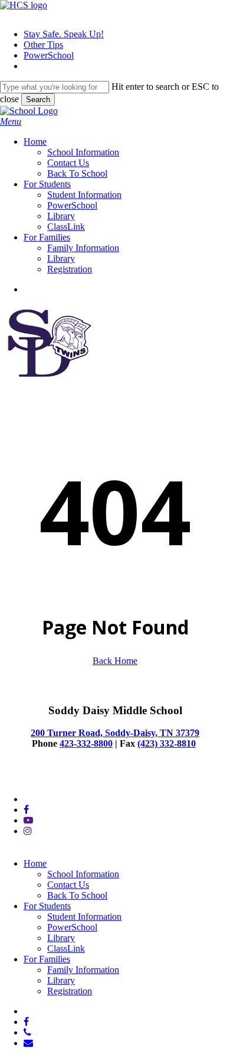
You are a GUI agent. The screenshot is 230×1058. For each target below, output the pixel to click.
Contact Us (68, 885)
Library (61, 938)
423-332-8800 (86, 743)
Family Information (83, 970)
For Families (47, 959)
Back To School (77, 895)
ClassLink (66, 948)
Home (35, 863)
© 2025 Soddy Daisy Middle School (68, 779)
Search (38, 99)
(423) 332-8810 (166, 743)
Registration (69, 991)
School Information (83, 874)
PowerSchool (72, 927)
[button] (10, 121)
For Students (47, 906)
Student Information (84, 916)
